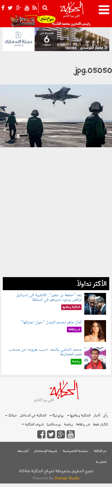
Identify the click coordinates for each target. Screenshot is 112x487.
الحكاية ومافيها (80, 415)
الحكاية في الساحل (33, 415)
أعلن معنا (23, 451)
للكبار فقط (100, 424)
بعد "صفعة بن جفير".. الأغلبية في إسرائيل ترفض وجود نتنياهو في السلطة (49, 298)
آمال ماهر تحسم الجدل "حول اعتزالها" (51, 322)
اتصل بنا (101, 462)
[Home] (71, 13)
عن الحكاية (100, 451)
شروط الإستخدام (45, 451)
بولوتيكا (58, 415)
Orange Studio (66, 478)
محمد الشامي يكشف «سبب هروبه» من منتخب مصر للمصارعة (45, 352)
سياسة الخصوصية (75, 451)
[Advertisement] (56, 228)
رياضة (68, 424)
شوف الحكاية (34, 424)
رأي (105, 415)
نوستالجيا (54, 424)
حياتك (12, 415)
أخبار (96, 415)
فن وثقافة (83, 424)
